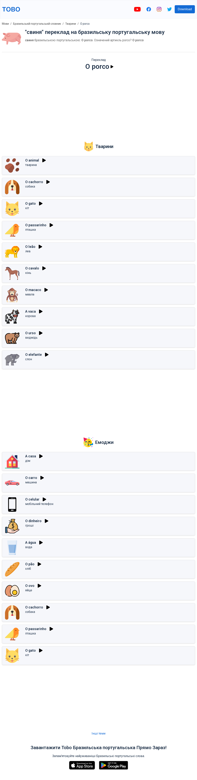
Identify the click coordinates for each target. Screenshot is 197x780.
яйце (28, 590)
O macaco (33, 290)
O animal (32, 160)
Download (185, 9)
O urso (30, 333)
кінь (28, 273)
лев (28, 251)
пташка (30, 229)
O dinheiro (33, 521)
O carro (31, 478)
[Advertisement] (98, 103)
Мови (5, 23)
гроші (29, 525)
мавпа (29, 294)
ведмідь (31, 337)
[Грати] (112, 66)
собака (30, 186)
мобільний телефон (39, 504)
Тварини (70, 23)
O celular (32, 499)
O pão (29, 564)
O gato (30, 203)
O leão (30, 247)
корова (30, 316)
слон (28, 359)
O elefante (33, 355)
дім (27, 461)
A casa (30, 456)
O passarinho (35, 225)
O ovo (29, 586)
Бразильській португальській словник (37, 23)
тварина (31, 165)
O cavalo (32, 268)
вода (28, 547)
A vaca (30, 311)
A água (30, 542)
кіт (27, 208)
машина (31, 482)
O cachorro (34, 182)
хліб (28, 568)
